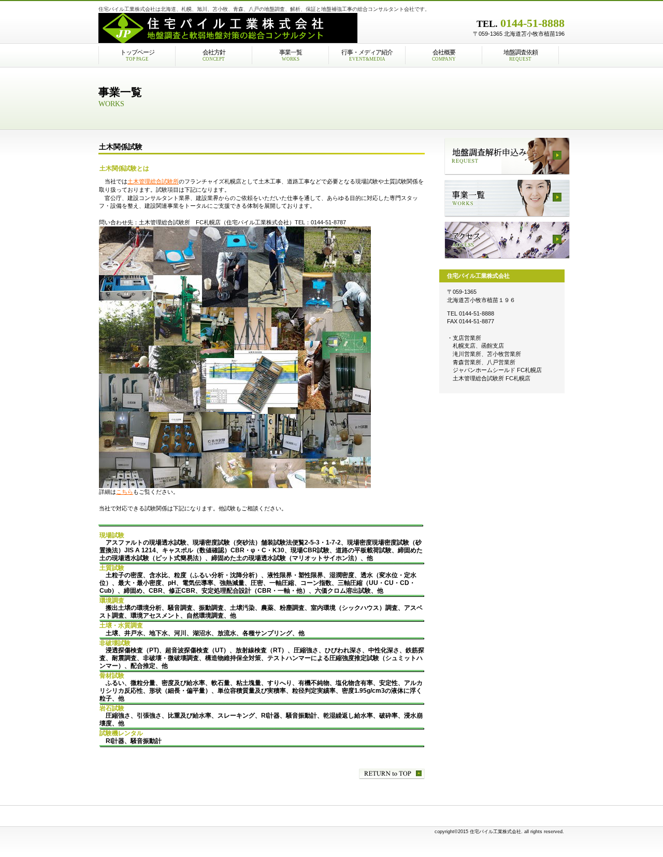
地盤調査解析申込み (507, 156)
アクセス (507, 240)
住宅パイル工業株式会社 (227, 28)
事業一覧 (507, 198)
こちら (124, 492)
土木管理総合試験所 (153, 181)
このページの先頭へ (392, 773)
